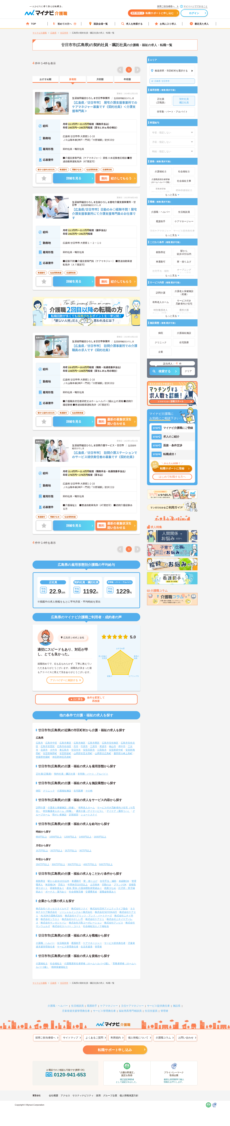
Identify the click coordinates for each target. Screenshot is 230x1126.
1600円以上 (100, 836)
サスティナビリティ (83, 1095)
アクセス (65, 1095)
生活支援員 (86, 946)
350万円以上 (74, 864)
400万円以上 (90, 864)
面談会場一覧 (101, 23)
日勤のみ (106, 884)
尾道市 (103, 746)
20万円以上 (56, 850)
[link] (45, 79)
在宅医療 (78, 790)
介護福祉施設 (64, 790)
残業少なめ (110, 888)
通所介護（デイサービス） (90, 811)
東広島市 (64, 750)
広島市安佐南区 (110, 742)
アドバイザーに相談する (64, 680)
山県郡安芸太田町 (83, 753)
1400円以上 (85, 836)
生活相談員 (63, 943)
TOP (33, 23)
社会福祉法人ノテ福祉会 (96, 926)
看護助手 (76, 943)
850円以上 (41, 836)
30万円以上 (85, 850)
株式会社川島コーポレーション (85, 922)
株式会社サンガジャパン (54, 922)
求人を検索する (134, 23)
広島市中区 (51, 742)
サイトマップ (70, 1037)
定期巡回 (73, 814)
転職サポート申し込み (115, 1050)
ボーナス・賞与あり (56, 891)
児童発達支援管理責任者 (76, 1010)
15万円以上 (42, 850)
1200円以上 (70, 836)
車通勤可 (76, 881)
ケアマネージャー (92, 943)
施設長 (176, 1005)
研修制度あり (57, 888)
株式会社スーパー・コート (66, 926)
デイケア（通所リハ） (118, 811)
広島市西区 (94, 742)
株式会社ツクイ (79, 908)
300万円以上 (58, 864)
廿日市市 (162, 81)
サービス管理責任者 (67, 946)
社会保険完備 (76, 891)
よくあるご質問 (94, 1037)
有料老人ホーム (86, 807)
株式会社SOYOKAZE (106, 912)
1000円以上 (55, 836)
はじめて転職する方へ (172, 476)
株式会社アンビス (113, 922)
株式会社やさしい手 (72, 919)
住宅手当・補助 (108, 881)
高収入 (61, 884)
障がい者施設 (59, 814)
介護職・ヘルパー (45, 943)
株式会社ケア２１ (94, 919)
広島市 (39, 742)
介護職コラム (163, 1037)
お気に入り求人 (168, 23)
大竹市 (53, 750)
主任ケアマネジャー (132, 1005)
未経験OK (124, 881)
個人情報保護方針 (129, 1095)
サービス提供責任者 (114, 943)
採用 (98, 1095)
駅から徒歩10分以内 (58, 881)
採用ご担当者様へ (45, 1037)
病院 (38, 790)
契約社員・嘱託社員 (64, 773)
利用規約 (116, 1037)
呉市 (76, 746)
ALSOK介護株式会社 (51, 915)
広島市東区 (65, 742)
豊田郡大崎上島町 (123, 753)
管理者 (98, 946)
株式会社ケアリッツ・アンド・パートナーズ (88, 915)
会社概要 (53, 1095)
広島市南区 (79, 742)
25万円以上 (71, 850)
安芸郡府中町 (116, 750)
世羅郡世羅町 (43, 757)
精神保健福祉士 (59, 967)
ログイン (194, 13)
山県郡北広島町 (103, 753)
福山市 (112, 746)
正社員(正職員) (44, 773)
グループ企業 (110, 1095)
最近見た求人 (202, 23)
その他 (88, 790)
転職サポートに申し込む (153, 13)
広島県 (66, 637)
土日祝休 (95, 884)
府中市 (121, 746)
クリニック (49, 790)
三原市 (93, 746)
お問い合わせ (185, 1037)
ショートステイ (89, 814)
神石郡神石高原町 (61, 757)
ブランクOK (120, 884)
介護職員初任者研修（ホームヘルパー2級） (87, 963)
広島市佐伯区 (64, 746)
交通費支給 (91, 891)
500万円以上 (106, 864)
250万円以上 (42, 864)
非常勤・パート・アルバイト (93, 773)
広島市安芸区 (48, 746)
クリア (188, 371)
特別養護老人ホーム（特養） (58, 811)
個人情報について (138, 1037)
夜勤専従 (40, 881)
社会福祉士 (56, 963)
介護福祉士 (42, 963)
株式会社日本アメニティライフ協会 (109, 908)
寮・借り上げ (90, 881)
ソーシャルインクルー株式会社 (75, 912)
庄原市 (44, 750)
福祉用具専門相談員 (130, 1010)
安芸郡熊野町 (50, 753)
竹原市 (84, 746)
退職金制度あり (108, 891)
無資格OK (50, 884)
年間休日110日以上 (78, 884)
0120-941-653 (70, 1074)
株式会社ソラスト (50, 919)
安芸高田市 (89, 750)
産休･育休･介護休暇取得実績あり (84, 888)
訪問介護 (40, 807)
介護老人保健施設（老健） (62, 807)
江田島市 (102, 750)
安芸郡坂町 (65, 753)
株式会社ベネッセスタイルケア (52, 908)
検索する (165, 371)
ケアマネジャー (109, 1005)
